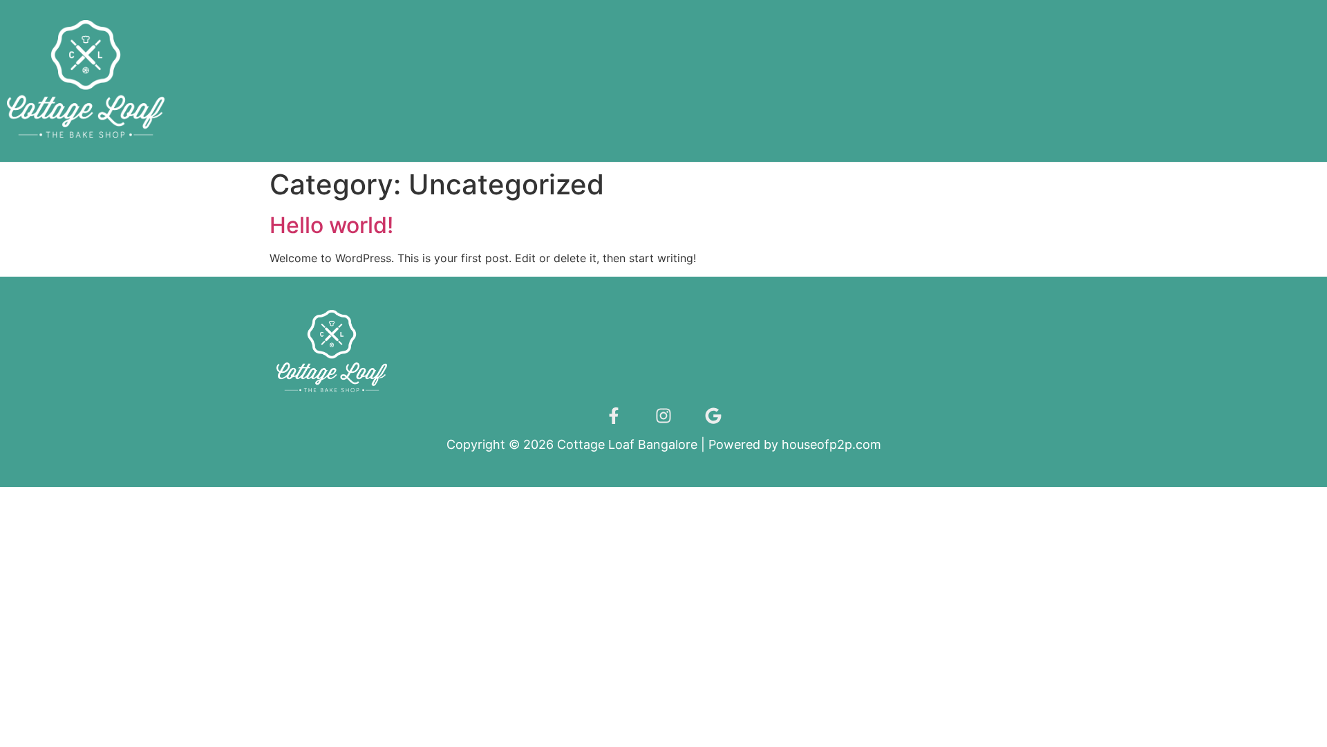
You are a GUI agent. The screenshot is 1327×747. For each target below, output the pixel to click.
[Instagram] (663, 415)
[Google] (713, 415)
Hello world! (331, 225)
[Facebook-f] (613, 415)
